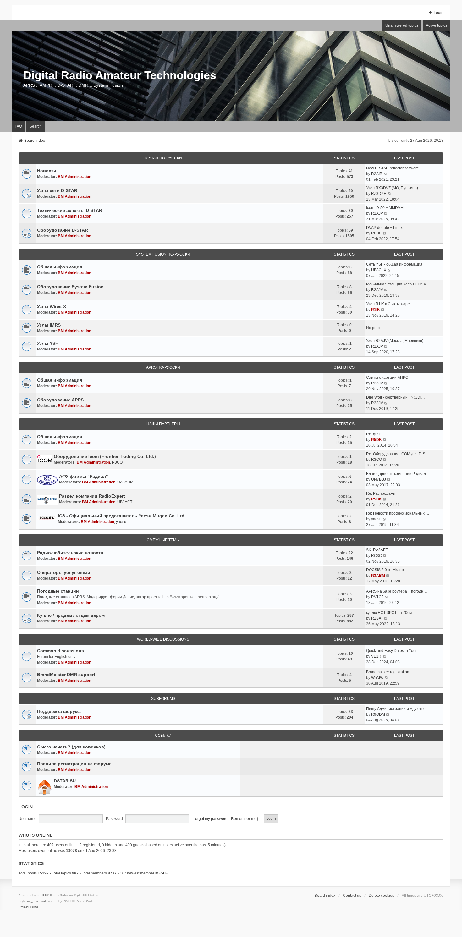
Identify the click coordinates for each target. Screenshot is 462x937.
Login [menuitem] (438, 12)
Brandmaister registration (387, 672)
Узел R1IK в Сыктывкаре (388, 304)
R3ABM (378, 575)
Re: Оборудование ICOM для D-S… (397, 454)
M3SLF (161, 873)
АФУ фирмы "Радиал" (83, 476)
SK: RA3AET (377, 550)
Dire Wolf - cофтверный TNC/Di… (395, 397)
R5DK (376, 440)
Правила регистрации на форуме (74, 763)
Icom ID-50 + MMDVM (385, 208)
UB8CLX (378, 270)
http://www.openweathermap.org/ (190, 597)
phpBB (42, 895)
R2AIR (376, 174)
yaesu (121, 522)
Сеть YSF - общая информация (394, 264)
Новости (46, 170)
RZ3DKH (379, 193)
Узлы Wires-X (51, 306)
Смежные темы (163, 540)
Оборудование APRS (60, 399)
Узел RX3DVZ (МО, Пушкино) (392, 188)
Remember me (244, 819)
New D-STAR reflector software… (394, 168)
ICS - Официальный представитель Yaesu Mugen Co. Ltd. (122, 515)
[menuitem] (24, 907)
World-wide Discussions (163, 639)
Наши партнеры (163, 424)
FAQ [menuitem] (18, 126)
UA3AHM (125, 482)
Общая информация (59, 266)
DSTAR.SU (65, 780)
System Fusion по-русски (163, 254)
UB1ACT (124, 502)
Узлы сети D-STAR (57, 190)
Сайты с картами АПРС (387, 377)
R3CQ (117, 462)
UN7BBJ (378, 479)
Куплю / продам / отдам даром (71, 615)
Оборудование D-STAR (62, 230)
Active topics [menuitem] (436, 25)
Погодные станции (58, 590)
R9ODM (378, 714)
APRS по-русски (163, 367)
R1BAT (377, 618)
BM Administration (74, 176)
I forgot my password (210, 819)
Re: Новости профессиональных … (397, 513)
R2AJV (377, 213)
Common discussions (60, 650)
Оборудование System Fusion (70, 286)
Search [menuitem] (36, 126)
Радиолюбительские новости (70, 552)
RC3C (376, 233)
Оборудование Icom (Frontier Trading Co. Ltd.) (105, 456)
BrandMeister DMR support (66, 674)
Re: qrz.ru (374, 434)
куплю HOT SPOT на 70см (389, 612)
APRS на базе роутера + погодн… (396, 591)
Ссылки (163, 735)
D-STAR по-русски (163, 158)
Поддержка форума (59, 711)
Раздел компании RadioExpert (92, 496)
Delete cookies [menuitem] (381, 895)
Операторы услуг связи (63, 572)
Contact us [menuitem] (352, 895)
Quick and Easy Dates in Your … (393, 650)
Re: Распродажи (380, 493)
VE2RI (376, 656)
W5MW (377, 677)
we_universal (36, 901)
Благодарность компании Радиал (396, 473)
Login (26, 806)
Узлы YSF (47, 343)
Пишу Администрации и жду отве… (397, 709)
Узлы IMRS (49, 325)
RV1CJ (377, 597)
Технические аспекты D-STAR (69, 210)
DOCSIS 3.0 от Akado (385, 570)
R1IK (375, 309)
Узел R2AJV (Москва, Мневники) (394, 341)
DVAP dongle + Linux (384, 227)
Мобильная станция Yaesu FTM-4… (398, 284)
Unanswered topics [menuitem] (401, 25)
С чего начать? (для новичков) (71, 746)
